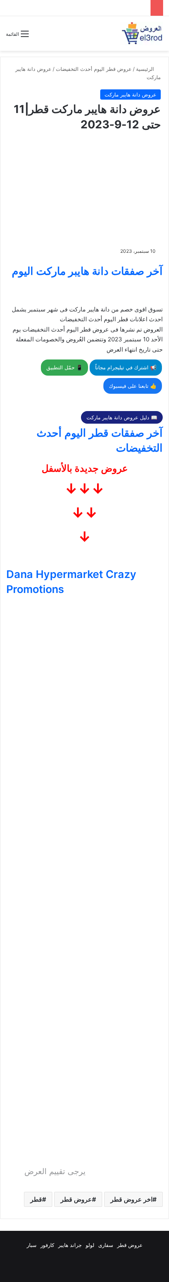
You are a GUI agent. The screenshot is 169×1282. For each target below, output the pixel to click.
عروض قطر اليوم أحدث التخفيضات (94, 69)
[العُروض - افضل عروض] (141, 33)
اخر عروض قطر (131, 1199)
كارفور (47, 1245)
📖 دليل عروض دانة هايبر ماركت (121, 417)
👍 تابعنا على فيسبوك (132, 386)
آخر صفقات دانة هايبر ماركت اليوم (87, 271)
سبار (32, 1245)
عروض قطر (76, 1199)
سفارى (105, 1245)
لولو (90, 1245)
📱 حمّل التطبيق (64, 367)
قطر (36, 1199)
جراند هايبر (70, 1245)
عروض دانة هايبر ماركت (130, 94)
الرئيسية (146, 69)
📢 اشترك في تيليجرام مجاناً (125, 367)
